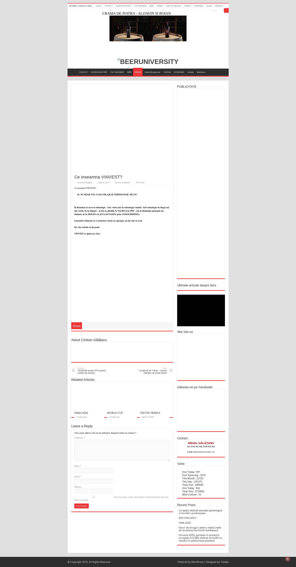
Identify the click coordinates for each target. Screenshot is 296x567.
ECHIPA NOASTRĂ (123, 6)
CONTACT (108, 6)
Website (77, 486)
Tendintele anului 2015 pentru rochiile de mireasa (91, 370)
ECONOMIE (198, 6)
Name (77, 466)
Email (77, 476)
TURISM (187, 6)
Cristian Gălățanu (84, 182)
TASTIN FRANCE (150, 412)
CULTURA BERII (140, 6)
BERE (152, 6)
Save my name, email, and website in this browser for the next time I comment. (121, 498)
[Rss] (205, 10)
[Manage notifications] (287, 559)
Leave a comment (122, 182)
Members (219, 6)
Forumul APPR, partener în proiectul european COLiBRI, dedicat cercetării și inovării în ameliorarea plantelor (200, 538)
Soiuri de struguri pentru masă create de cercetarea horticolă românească (200, 529)
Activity (209, 6)
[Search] (226, 10)
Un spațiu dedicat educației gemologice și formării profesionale (200, 512)
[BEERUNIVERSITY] (148, 61)
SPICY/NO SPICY (187, 518)
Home (98, 6)
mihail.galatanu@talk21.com (204, 452)
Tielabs (224, 562)
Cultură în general (173, 6)
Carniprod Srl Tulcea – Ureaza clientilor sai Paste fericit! (153, 370)
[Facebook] (208, 10)
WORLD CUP (115, 412)
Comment (79, 437)
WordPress (197, 562)
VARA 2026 (81, 412)
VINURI (160, 6)
